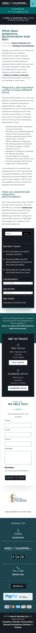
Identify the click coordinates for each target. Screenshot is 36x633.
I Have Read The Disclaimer (19, 471)
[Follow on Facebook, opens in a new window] (13, 557)
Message (8, 449)
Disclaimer (7, 622)
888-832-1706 (22, 12)
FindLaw (18, 627)
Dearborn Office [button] (18, 388)
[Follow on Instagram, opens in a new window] (23, 557)
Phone (7, 439)
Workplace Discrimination (23, 46)
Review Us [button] (18, 586)
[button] (33, 3)
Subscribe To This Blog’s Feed (14, 302)
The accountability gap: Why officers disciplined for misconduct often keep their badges (19, 262)
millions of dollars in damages (16, 75)
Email (8, 430)
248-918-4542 (19, 9)
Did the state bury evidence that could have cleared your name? (18, 271)
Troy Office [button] (18, 362)
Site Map (16, 622)
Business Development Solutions (17, 624)
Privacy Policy (27, 622)
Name (7, 420)
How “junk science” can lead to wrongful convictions (17, 253)
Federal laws (27, 207)
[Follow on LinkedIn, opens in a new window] (18, 557)
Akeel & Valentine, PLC (21, 43)
